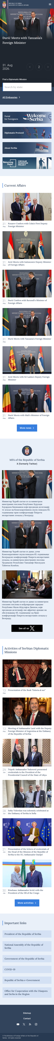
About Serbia (27, 148)
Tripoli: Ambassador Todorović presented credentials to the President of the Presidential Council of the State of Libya (27, 757)
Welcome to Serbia (27, 117)
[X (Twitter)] (23, 1024)
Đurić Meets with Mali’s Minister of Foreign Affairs (27, 48)
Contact (27, 1018)
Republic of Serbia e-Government (22, 980)
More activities (25, 903)
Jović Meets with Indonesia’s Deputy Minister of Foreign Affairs (27, 248)
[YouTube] (17, 1024)
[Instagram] (36, 1024)
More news (25, 428)
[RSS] (30, 1024)
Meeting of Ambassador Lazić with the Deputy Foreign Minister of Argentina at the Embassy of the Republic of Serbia (27, 716)
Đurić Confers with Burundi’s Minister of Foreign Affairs (27, 287)
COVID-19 (10, 969)
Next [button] (47, 66)
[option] (27, 48)
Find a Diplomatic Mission (15, 79)
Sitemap (27, 1013)
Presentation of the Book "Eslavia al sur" (27, 676)
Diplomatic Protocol (27, 133)
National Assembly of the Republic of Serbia (24, 946)
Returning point (27, 163)
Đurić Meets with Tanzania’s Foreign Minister (27, 325)
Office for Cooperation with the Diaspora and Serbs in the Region (26, 992)
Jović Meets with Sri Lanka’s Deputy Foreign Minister (27, 363)
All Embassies (10, 97)
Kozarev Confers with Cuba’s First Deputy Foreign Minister (27, 210)
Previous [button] (29, 66)
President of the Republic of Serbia (23, 934)
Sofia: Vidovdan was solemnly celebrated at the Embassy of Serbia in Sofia (27, 797)
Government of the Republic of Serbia (24, 958)
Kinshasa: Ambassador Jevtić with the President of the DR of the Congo (27, 877)
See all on (24, 628)
